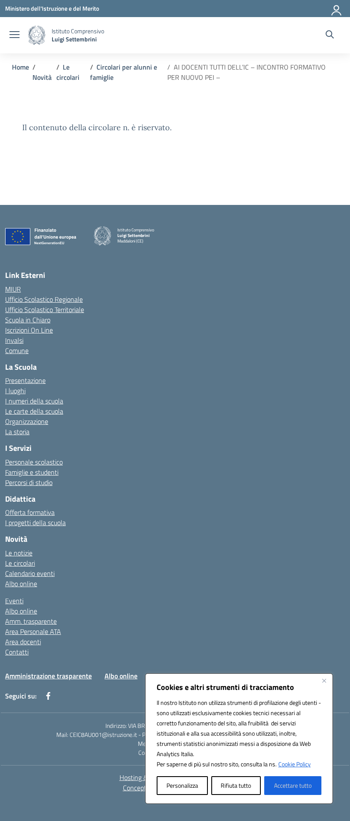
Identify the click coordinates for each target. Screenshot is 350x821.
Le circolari (20, 563)
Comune (17, 350)
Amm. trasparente (31, 621)
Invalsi (14, 340)
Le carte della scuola (34, 411)
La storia (17, 432)
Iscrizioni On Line (29, 330)
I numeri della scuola (34, 401)
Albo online (21, 583)
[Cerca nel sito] (329, 35)
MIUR (13, 289)
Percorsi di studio (28, 482)
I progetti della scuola (35, 522)
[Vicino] (324, 680)
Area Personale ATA (33, 631)
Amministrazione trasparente (48, 676)
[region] (239, 738)
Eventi (14, 601)
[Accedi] (337, 8)
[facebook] (48, 696)
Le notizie (18, 553)
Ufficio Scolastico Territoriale (44, 309)
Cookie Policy (294, 764)
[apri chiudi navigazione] (14, 35)
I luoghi (15, 391)
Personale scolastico (34, 462)
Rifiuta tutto (236, 785)
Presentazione (25, 380)
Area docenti (23, 642)
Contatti (17, 652)
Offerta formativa (30, 512)
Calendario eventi (30, 573)
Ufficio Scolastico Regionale (44, 299)
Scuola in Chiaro (27, 320)
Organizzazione (26, 421)
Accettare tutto (293, 785)
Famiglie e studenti (31, 472)
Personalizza (182, 785)
